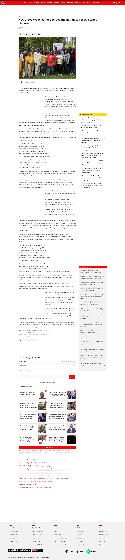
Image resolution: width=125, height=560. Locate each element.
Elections (95, 2)
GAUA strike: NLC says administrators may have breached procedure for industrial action (43, 459)
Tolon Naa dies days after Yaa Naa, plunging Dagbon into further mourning (92, 148)
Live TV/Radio (80, 2)
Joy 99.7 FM (36, 528)
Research (70, 2)
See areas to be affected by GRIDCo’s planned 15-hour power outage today (93, 163)
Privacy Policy (14, 541)
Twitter (79, 534)
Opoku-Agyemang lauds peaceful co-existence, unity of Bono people (91, 304)
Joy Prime (57, 534)
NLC (35, 340)
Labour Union (28, 340)
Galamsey (102, 538)
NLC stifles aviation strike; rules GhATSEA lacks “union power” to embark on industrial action (44, 478)
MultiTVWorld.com (60, 538)
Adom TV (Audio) (60, 541)
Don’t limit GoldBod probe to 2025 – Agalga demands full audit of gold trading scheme (92, 366)
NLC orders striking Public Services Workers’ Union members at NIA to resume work (41, 463)
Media (88, 2)
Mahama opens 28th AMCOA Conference (92, 337)
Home (25, 2)
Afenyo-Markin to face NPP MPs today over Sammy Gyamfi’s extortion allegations (91, 120)
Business (49, 2)
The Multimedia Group (17, 528)
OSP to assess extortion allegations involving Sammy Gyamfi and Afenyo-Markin (92, 170)
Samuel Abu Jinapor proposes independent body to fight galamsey (90, 272)
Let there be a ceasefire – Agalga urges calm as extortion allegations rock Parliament (91, 344)
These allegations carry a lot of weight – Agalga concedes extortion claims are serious (92, 297)
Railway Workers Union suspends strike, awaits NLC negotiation (36, 481)
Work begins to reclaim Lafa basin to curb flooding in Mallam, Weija (92, 332)
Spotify (93, 551)
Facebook (80, 531)
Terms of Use (14, 538)
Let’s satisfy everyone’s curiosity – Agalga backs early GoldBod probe (92, 350)
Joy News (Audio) (60, 545)
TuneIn (70, 551)
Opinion (62, 2)
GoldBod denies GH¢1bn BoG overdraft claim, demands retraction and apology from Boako (92, 178)
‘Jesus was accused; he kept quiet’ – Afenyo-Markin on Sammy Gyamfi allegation (93, 140)
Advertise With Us (15, 531)
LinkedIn (80, 541)
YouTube (80, 528)
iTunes (81, 551)
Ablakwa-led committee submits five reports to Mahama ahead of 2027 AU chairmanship (93, 185)
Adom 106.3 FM (37, 531)
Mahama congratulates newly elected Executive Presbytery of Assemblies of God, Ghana (91, 325)
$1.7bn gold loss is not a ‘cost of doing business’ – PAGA (91, 310)
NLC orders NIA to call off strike (27, 484)
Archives (102, 541)
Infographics (81, 545)
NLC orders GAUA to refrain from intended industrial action (35, 487)
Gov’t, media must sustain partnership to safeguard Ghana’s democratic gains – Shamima (92, 317)
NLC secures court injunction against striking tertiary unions (35, 472)
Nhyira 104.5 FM (37, 545)
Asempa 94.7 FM (37, 538)
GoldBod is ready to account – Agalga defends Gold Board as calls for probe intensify (91, 358)
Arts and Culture (39, 2)
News (30, 2)
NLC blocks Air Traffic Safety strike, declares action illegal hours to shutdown (40, 475)
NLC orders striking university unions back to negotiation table (35, 469)
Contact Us (13, 534)
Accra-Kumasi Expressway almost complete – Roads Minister (92, 126)
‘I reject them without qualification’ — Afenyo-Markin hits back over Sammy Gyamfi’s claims (92, 155)
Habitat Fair (103, 531)
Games (101, 528)
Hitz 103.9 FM (36, 534)
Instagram (80, 538)
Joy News (57, 528)
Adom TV (57, 531)
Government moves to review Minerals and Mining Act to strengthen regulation (92, 278)
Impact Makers (104, 534)
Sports (56, 2)
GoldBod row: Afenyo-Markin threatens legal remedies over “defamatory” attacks (90, 133)
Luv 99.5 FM (36, 541)
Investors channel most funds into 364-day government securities (91, 284)
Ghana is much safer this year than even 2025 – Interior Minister (91, 290)
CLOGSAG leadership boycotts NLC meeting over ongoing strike (36, 466)
